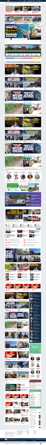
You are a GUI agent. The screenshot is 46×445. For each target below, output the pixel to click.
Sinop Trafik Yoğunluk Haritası (21, 431)
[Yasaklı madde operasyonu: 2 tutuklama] (23, 364)
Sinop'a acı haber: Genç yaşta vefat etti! (31, 226)
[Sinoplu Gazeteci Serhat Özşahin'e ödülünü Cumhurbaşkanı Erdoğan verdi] (19, 389)
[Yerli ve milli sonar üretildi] (23, 335)
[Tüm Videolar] (40, 193)
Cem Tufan (34, 304)
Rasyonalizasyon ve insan (23, 172)
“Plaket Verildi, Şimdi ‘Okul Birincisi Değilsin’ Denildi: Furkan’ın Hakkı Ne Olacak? (36, 325)
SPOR (29, 2)
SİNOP (27, 2)
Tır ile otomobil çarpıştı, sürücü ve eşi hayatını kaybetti (38, 226)
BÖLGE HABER (16, 224)
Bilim (18, 339)
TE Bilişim (40, 439)
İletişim (28, 430)
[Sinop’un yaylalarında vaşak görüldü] (14, 108)
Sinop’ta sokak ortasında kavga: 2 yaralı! (24, 226)
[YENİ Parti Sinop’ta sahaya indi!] (28, 201)
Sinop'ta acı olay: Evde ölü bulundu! (9, 226)
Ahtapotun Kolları (35, 312)
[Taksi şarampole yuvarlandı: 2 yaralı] (32, 69)
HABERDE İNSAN (19, 348)
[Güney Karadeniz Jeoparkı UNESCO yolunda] (11, 374)
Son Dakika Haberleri (20, 433)
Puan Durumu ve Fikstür (20, 432)
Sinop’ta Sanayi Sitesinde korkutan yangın (10, 128)
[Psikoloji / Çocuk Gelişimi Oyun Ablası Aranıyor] (9, 286)
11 (16, 38)
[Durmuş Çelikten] (37, 176)
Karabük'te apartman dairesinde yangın (22, 359)
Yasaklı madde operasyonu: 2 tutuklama (22, 369)
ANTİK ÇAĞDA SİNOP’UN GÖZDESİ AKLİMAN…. (36, 331)
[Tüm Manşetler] (40, 208)
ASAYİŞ (6, 339)
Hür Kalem (34, 340)
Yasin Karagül (35, 317)
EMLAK (22, 398)
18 (24, 38)
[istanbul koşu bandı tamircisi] (9, 419)
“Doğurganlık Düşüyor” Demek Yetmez (36, 322)
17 (23, 38)
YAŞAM (19, 2)
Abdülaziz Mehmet (35, 314)
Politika (22, 2)
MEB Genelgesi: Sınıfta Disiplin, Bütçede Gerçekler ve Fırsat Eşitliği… (8, 173)
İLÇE (14, 2)
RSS (6, 439)
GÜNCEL (12, 2)
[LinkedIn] (10, 435)
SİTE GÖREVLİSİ (16, 289)
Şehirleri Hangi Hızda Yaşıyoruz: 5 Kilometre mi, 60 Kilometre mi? (36, 318)
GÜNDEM (6, 2)
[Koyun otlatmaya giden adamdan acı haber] (14, 95)
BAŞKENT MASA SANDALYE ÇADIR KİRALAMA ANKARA (16, 407)
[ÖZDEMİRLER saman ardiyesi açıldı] (36, 286)
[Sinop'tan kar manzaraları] (19, 384)
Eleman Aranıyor (7, 398)
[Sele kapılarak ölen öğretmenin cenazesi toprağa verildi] (32, 108)
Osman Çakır (35, 298)
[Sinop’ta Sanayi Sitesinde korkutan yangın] (14, 69)
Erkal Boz (34, 327)
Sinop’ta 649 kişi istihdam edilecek (28, 102)
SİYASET (17, 2)
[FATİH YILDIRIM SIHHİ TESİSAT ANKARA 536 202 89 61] (27, 286)
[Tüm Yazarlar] (40, 170)
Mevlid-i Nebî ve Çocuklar (16, 172)
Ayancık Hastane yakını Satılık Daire (24, 423)
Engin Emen (34, 301)
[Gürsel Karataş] (31, 311)
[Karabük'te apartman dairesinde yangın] (23, 354)
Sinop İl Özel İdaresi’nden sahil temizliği (22, 379)
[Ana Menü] (40, 2)
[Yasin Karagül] (31, 318)
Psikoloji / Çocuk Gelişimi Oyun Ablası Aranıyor (8, 399)
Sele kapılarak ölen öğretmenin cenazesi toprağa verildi (30, 115)
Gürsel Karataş (35, 311)
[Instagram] (9, 435)
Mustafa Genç (35, 330)
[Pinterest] (8, 435)
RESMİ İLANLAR (33, 2)
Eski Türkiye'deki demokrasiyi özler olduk (36, 338)
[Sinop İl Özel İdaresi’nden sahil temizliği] (23, 374)
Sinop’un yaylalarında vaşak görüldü (9, 115)
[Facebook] (5, 435)
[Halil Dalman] (31, 334)
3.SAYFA (9, 2)
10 (15, 38)
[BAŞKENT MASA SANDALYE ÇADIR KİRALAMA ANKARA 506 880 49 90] (24, 411)
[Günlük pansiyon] (9, 411)
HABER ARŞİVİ (38, 2)
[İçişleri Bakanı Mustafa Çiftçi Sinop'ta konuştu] (28, 195)
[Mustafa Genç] (31, 331)
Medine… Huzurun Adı (37, 172)
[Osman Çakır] (15, 176)
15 (21, 38)
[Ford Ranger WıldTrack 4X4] (16, 419)
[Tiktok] (13, 435)
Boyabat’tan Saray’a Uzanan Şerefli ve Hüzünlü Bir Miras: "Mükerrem (36, 315)
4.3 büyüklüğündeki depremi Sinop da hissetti (17, 226)
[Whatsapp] (14, 435)
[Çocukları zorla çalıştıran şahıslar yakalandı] (11, 335)
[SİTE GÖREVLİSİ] (18, 286)
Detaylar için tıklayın (35, 407)
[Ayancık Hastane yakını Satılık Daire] (24, 419)
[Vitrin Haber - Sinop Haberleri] (7, 1)
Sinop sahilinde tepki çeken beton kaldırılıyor (32, 242)
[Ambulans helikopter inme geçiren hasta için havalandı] (11, 364)
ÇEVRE (6, 114)
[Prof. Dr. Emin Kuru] (31, 337)
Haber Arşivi (19, 434)
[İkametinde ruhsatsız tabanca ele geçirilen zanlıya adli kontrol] (11, 354)
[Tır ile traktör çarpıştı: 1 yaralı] (11, 344)
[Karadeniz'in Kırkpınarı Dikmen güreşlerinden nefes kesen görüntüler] (28, 204)
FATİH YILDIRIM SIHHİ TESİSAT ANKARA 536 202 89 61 (27, 290)
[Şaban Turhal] (31, 321)
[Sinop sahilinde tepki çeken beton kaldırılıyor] (32, 82)
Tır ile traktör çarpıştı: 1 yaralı (9, 349)
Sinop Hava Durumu (20, 430)
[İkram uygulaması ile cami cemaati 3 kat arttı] (23, 344)
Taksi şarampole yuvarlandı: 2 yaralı (28, 128)
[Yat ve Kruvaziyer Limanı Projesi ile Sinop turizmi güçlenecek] (14, 82)
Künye (35, 430)
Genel (24, 114)
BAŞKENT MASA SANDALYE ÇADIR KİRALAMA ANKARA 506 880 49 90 (24, 415)
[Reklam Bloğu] (23, 47)
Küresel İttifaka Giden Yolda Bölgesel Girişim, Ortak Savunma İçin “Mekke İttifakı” (36, 328)
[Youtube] (11, 435)
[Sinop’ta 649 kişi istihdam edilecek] (32, 95)
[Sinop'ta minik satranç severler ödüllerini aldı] (28, 198)
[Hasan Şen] (8, 176)
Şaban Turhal (35, 320)
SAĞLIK (25, 2)
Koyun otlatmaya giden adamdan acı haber (10, 102)
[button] (40, 15)
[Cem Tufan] (30, 176)
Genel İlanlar (7, 406)
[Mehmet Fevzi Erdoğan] (31, 324)
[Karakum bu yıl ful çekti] (19, 387)
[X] (6, 435)
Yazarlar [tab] (6, 170)
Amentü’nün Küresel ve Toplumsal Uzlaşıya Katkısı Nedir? (30, 173)
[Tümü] (40, 52)
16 (22, 38)
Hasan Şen (34, 294)
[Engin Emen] (23, 176)
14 (20, 38)
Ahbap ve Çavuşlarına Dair (36, 341)
